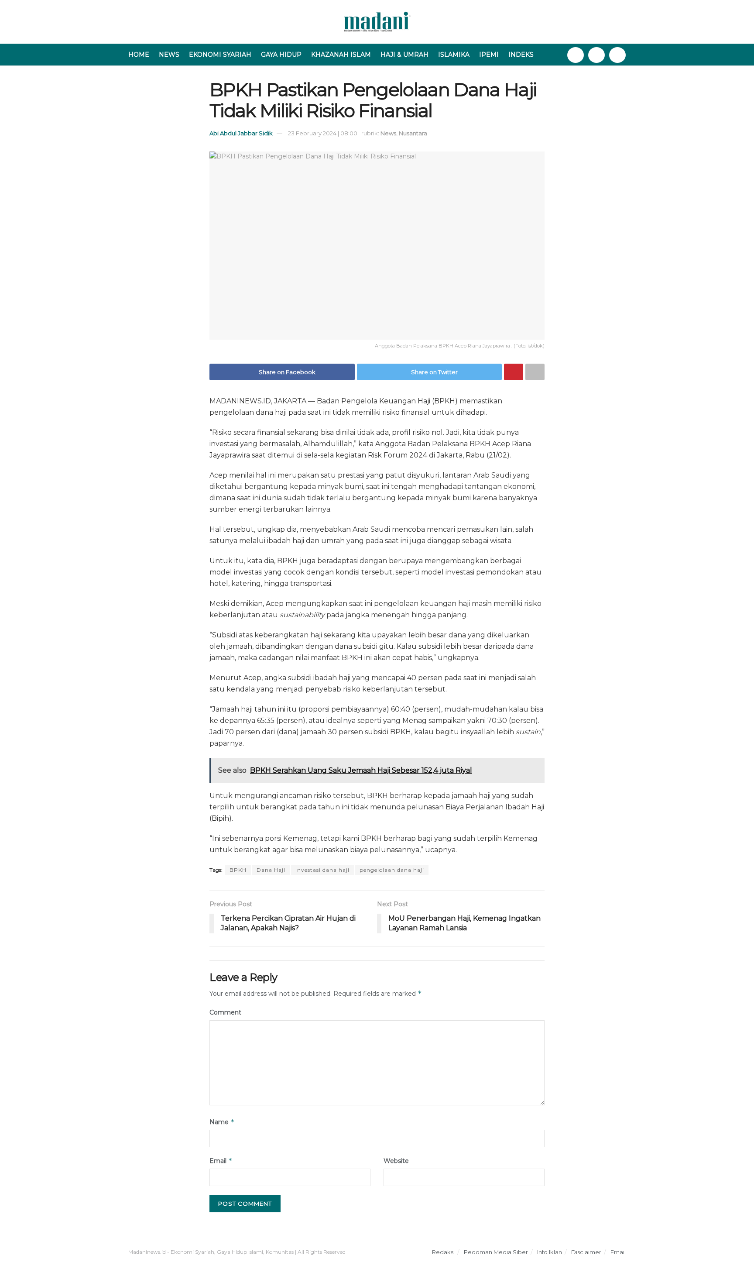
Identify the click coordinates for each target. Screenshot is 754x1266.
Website (396, 1161)
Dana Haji (271, 870)
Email (221, 1160)
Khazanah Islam (341, 54)
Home (138, 54)
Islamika (454, 54)
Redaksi (443, 1252)
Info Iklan (549, 1252)
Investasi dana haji (322, 870)
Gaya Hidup (281, 54)
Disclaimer (586, 1252)
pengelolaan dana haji (392, 870)
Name (222, 1122)
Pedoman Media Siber (496, 1252)
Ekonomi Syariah (220, 54)
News (169, 54)
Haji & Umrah (404, 54)
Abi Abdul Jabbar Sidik (241, 133)
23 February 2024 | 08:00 (322, 133)
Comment (225, 1012)
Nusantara (413, 133)
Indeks (521, 54)
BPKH (238, 870)
